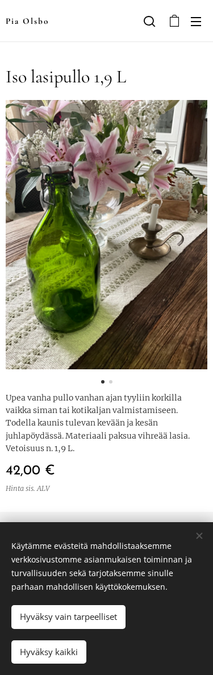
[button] (149, 21)
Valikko (196, 21)
